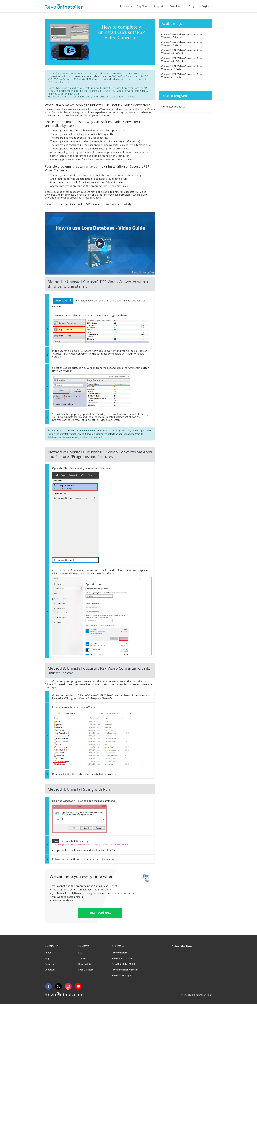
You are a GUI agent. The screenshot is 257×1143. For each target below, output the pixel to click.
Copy (55, 841)
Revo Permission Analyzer (125, 969)
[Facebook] (48, 986)
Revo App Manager (121, 975)
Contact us (50, 969)
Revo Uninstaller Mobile (124, 964)
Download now (100, 912)
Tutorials (83, 958)
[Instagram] (68, 986)
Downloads (176, 6)
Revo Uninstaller (120, 952)
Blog (191, 6)
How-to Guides (85, 964)
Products (125, 6)
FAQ (80, 952)
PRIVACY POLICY (206, 995)
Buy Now (142, 6)
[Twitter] (58, 986)
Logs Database (85, 969)
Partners (49, 964)
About (48, 952)
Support (158, 6)
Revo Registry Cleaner (123, 958)
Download (61, 300)
